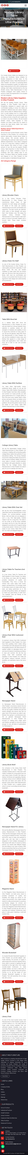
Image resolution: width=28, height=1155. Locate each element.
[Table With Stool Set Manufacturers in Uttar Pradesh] (14, 302)
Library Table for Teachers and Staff (13, 570)
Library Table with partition (12, 383)
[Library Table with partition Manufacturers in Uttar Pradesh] (14, 366)
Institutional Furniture (6, 1110)
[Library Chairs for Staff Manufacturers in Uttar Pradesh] (14, 244)
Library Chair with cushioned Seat (12, 636)
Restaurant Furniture (6, 1123)
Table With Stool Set (9, 319)
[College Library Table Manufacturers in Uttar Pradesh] (14, 428)
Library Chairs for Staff (10, 261)
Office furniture (5, 1120)
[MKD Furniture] (5, 5)
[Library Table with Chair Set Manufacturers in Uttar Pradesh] (14, 490)
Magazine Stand (8, 889)
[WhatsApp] (2, 1146)
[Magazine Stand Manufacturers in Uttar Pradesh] (14, 872)
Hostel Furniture (5, 1113)
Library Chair (6, 1016)
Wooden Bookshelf (9, 953)
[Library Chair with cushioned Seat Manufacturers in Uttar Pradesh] (14, 618)
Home (2, 1084)
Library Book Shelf (9, 765)
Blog (2, 1089)
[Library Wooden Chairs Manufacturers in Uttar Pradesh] (14, 178)
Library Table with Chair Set (12, 507)
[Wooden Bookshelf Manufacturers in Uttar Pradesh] (14, 936)
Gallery (3, 1092)
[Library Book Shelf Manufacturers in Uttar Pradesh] (14, 748)
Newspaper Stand (8, 701)
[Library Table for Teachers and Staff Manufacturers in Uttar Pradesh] (14, 552)
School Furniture (5, 1107)
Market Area (4, 1099)
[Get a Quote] (2, 1151)
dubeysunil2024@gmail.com (13, 1144)
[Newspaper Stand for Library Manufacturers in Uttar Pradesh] (14, 810)
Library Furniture (5, 1115)
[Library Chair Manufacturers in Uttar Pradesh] (14, 999)
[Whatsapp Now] (9, 2)
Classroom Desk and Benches (9, 1118)
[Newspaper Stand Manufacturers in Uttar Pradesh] (14, 684)
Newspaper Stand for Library (12, 827)
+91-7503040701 (16, 1)
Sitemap (3, 1097)
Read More (19, 225)
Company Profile (5, 1087)
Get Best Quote (9, 225)
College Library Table (10, 445)
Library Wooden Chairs (10, 195)
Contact (3, 1094)
